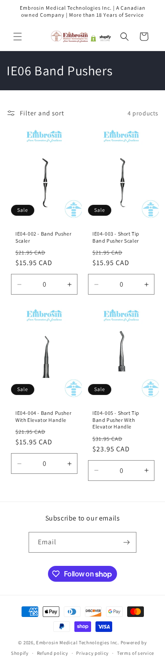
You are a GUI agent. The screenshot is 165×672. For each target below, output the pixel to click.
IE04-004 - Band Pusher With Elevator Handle (43, 416)
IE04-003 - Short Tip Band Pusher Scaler (115, 237)
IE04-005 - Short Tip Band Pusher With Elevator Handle (115, 420)
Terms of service (135, 653)
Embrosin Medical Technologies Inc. (77, 642)
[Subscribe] (126, 542)
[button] (17, 36)
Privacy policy (92, 653)
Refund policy (52, 653)
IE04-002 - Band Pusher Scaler (43, 237)
